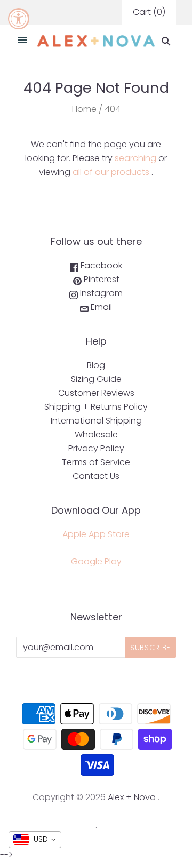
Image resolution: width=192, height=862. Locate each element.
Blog (96, 365)
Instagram (100, 293)
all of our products (111, 172)
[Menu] (22, 41)
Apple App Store (96, 534)
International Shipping (96, 420)
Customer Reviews (96, 393)
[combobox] (35, 839)
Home (84, 109)
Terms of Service (96, 462)
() (149, 12)
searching (135, 158)
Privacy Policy (96, 448)
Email (100, 307)
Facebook (100, 265)
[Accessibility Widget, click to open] (18, 18)
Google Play (96, 561)
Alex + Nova (132, 797)
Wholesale (96, 434)
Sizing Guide (96, 379)
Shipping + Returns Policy (96, 407)
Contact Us (96, 476)
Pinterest (100, 279)
